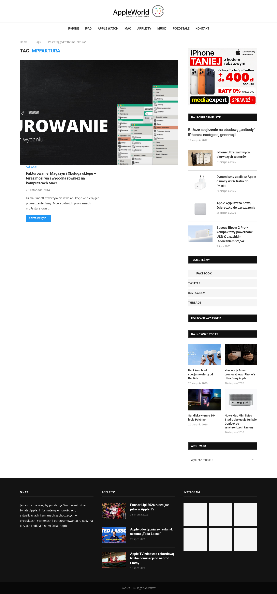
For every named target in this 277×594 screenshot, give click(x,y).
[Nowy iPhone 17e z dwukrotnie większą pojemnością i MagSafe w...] (220, 539)
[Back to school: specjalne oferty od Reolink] (204, 355)
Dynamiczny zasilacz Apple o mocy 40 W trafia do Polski (236, 181)
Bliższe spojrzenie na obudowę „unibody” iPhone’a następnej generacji (221, 132)
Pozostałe (181, 28)
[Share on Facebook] (63, 227)
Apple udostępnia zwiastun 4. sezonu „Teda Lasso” (151, 531)
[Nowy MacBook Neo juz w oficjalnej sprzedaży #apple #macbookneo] (245, 514)
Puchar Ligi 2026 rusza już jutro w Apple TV (149, 507)
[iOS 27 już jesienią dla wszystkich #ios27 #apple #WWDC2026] (220, 514)
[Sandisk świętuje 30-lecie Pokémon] (204, 400)
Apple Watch (108, 28)
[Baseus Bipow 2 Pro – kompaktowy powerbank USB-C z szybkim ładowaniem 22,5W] (200, 233)
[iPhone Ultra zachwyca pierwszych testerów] (200, 158)
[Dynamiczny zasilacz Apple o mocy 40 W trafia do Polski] (200, 183)
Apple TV (144, 28)
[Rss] (32, 11)
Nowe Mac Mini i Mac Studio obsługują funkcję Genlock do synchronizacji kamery (241, 421)
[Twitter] (25, 11)
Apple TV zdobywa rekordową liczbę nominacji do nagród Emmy (152, 558)
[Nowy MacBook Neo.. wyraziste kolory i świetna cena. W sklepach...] (195, 539)
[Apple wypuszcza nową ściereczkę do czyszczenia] (200, 209)
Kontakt (202, 28)
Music (162, 28)
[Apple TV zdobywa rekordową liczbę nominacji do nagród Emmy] (114, 560)
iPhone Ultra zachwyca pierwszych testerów (233, 154)
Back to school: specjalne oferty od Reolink (200, 374)
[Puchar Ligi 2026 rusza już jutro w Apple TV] (114, 511)
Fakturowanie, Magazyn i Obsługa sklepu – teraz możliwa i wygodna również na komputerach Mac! (61, 178)
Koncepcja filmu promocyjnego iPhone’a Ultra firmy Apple (240, 374)
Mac (128, 28)
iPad (88, 28)
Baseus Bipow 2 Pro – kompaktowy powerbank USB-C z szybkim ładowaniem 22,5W (235, 234)
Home (23, 42)
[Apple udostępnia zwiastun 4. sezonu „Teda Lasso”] (114, 535)
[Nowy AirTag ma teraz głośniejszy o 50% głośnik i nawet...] (245, 539)
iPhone (73, 28)
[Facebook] (21, 11)
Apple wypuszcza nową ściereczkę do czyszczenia (236, 205)
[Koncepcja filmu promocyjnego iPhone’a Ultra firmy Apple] (241, 355)
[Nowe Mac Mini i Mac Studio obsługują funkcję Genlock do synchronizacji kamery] (241, 400)
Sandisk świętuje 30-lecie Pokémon (201, 417)
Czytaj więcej (38, 218)
